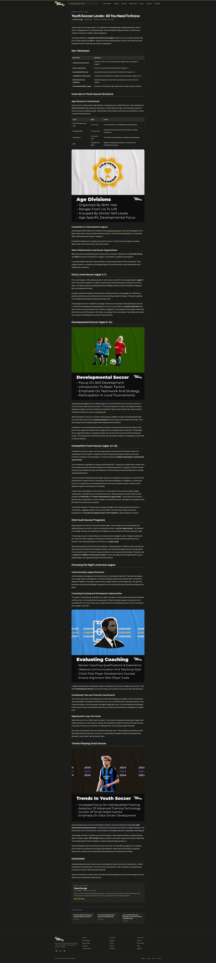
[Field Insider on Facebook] (56, 950)
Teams (112, 943)
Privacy (143, 958)
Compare (85, 946)
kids (137, 285)
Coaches (126, 467)
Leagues (112, 940)
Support (139, 948)
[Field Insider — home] (59, 3)
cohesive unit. (101, 412)
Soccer (86, 12)
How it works (140, 943)
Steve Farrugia (78, 19)
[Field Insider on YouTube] (64, 950)
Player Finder (86, 943)
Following (112, 948)
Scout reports (86, 940)
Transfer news (86, 948)
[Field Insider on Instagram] (60, 950)
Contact (159, 958)
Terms (154, 958)
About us (139, 940)
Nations (112, 946)
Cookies (148, 958)
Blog (138, 946)
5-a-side (126, 846)
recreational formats (114, 231)
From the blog (77, 11)
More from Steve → (80, 899)
